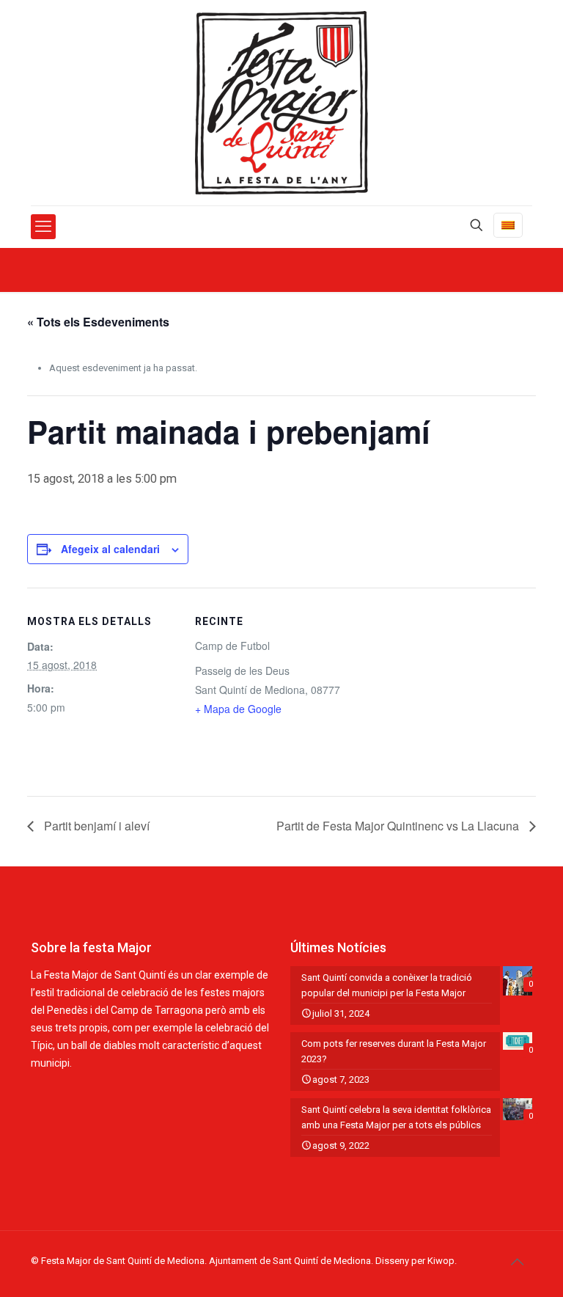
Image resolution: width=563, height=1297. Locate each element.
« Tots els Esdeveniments (98, 321)
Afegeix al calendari (110, 548)
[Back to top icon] (516, 1261)
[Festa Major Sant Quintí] (281, 102)
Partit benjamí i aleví (95, 825)
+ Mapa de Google (238, 708)
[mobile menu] (43, 226)
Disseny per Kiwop (415, 1260)
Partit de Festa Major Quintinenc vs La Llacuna (399, 825)
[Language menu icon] (508, 225)
